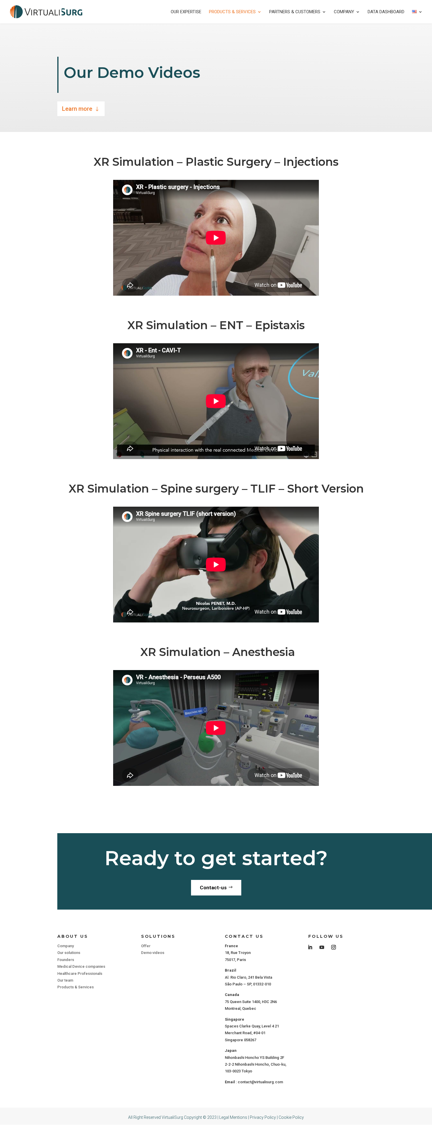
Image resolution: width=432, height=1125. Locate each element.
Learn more (77, 108)
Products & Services (232, 12)
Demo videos (152, 952)
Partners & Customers (294, 12)
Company (344, 12)
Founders (65, 959)
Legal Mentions (233, 1117)
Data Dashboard (386, 12)
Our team (65, 980)
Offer (145, 946)
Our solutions (68, 952)
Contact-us (213, 887)
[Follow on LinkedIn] (310, 947)
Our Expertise (186, 12)
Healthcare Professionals (79, 973)
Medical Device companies (81, 966)
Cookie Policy (291, 1117)
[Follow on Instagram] (333, 947)
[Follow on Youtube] (321, 947)
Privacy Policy (263, 1117)
